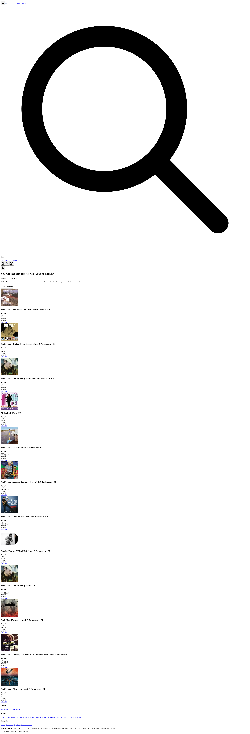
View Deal (4, 322)
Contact (13, 709)
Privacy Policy (5, 717)
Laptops (14, 725)
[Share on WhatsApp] (11, 263)
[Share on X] (7, 263)
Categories (8, 260)
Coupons (14, 260)
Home (3, 260)
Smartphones (21, 725)
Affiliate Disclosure (35, 717)
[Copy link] (3, 268)
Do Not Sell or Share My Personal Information (67, 717)
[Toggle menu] (3, 3)
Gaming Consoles (6, 725)
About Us (8, 709)
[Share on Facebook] (3, 263)
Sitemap (17, 709)
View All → (28, 725)
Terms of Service (15, 717)
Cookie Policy (24, 717)
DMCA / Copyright (47, 717)
